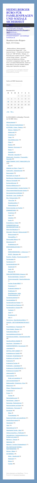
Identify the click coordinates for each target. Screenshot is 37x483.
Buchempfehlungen (11, 183)
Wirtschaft (10, 272)
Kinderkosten (11, 291)
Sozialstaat (9, 410)
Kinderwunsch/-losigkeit (12, 371)
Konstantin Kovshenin (19, 475)
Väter (7, 425)
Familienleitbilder (10, 300)
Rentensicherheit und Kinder (13, 405)
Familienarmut (10, 262)
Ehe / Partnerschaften (12, 198)
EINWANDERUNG (11, 210)
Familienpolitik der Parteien (13, 302)
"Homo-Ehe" (11, 200)
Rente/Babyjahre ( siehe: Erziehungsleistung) (14, 294)
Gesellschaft (11, 267)
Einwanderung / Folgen (12, 223)
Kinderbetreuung (12, 244)
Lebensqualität (10, 373)
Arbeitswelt (11, 458)
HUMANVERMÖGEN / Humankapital (16, 346)
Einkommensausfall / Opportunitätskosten (19, 279)
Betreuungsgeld (12, 234)
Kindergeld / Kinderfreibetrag (13, 356)
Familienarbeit (10, 259)
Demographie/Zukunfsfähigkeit (14, 193)
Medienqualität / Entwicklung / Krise (15, 383)
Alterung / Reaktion (13, 130)
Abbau (9, 413)
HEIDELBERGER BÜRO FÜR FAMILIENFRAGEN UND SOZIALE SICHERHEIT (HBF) (18, 17)
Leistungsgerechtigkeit (12, 380)
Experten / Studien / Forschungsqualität (16, 257)
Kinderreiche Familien (12, 363)
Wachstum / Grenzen (11, 439)
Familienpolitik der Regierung (13, 305)
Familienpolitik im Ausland (21, 71)
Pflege (9, 142)
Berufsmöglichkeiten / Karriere (16, 277)
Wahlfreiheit (9, 442)
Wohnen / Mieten (10, 451)
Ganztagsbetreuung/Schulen (13, 334)
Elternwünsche (10, 242)
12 (8, 102)
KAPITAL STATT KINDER (13, 351)
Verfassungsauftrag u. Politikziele (15, 433)
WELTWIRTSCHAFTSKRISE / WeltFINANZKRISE (14, 448)
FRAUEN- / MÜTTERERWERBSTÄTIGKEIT (17, 322)
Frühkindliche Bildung (12, 331)
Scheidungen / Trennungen (13, 408)
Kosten (10, 220)
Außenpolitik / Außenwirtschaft (14, 170)
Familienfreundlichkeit (12, 297)
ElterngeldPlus (12, 237)
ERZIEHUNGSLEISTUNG (13, 247)
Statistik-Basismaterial (12, 420)
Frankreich (11, 310)
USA (9, 317)
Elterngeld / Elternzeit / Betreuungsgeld (16, 232)
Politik (9, 269)
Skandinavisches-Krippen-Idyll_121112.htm (16, 41)
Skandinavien (11, 315)
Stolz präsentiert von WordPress (14, 473)
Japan (9, 312)
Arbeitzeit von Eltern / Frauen (14, 168)
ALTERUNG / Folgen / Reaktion (14, 127)
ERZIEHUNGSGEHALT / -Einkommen (18, 252)
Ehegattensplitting (12, 203)
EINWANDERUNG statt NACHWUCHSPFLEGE (12, 226)
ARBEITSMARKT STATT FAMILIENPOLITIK (18, 161)
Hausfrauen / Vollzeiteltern (13, 343)
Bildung (10, 461)
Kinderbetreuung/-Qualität (12, 72)
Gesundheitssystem (13, 140)
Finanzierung (11, 286)
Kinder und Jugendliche (14, 378)
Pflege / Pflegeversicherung (13, 388)
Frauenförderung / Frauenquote (14, 327)
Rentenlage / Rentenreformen (14, 403)
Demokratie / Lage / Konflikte (14, 195)
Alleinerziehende (10, 122)
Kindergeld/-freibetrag (13, 288)
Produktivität (9, 390)
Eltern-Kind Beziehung (12, 229)
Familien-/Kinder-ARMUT (14, 283)
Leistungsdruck (10, 375)
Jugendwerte (9, 348)
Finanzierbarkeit (12, 415)
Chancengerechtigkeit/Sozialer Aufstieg (16, 190)
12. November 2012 (11, 69)
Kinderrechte (9, 361)
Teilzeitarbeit (9, 423)
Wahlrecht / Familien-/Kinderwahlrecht (16, 444)
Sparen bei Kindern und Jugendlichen (16, 418)
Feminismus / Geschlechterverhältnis (16, 320)
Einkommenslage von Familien (14, 208)
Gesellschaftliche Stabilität (13, 341)
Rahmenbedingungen (11, 398)
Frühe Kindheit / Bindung (12, 329)
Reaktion (10, 145)
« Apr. (7, 112)
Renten (10, 150)
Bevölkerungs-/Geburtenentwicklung (15, 178)
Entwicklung (11, 135)
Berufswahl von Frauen (12, 175)
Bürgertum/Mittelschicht (12, 185)
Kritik (9, 165)
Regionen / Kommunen (14, 147)
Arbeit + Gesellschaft (13, 456)
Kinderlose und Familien (12, 358)
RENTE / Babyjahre (13, 254)
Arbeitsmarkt (11, 132)
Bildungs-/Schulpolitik (12, 180)
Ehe (9, 249)
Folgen (10, 137)
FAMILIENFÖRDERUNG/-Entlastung (15, 274)
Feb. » (12, 112)
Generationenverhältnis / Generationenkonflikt (18, 336)
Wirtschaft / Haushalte (14, 154)
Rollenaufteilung (12, 205)
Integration (11, 218)
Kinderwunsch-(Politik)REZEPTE (14, 368)
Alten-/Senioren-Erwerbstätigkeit (14, 125)
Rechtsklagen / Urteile (12, 400)
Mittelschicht (9, 385)
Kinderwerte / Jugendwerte (13, 366)
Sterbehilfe (11, 152)
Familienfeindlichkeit (11, 264)
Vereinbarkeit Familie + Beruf (13, 430)
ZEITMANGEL (10, 454)
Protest (8, 393)
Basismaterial (9, 173)
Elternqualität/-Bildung (12, 239)
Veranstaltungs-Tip (11, 428)
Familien (10, 395)
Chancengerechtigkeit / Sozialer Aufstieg (17, 188)
